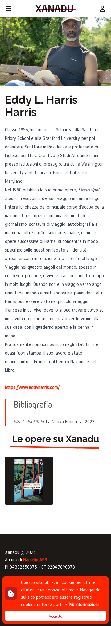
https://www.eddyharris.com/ (32, 387)
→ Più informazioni (82, 604)
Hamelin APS (35, 559)
